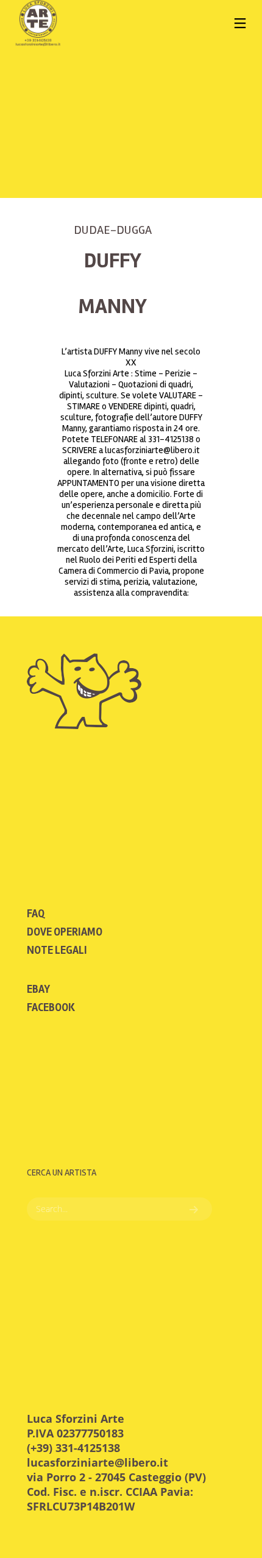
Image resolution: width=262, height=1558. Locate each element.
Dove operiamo (64, 932)
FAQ (35, 913)
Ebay (38, 989)
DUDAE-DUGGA (113, 230)
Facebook (51, 1007)
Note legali (57, 950)
